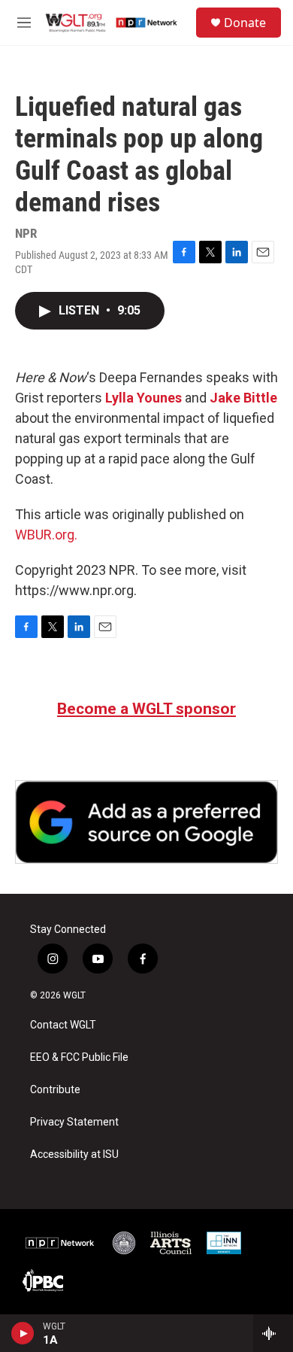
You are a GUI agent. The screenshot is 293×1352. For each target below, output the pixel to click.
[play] (23, 1333)
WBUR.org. (46, 534)
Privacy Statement (74, 1122)
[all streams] (273, 1333)
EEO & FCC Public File (79, 1057)
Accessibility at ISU (74, 1154)
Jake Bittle (243, 398)
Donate (245, 22)
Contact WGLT (63, 1025)
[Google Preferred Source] (146, 822)
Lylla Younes (143, 398)
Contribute (55, 1089)
